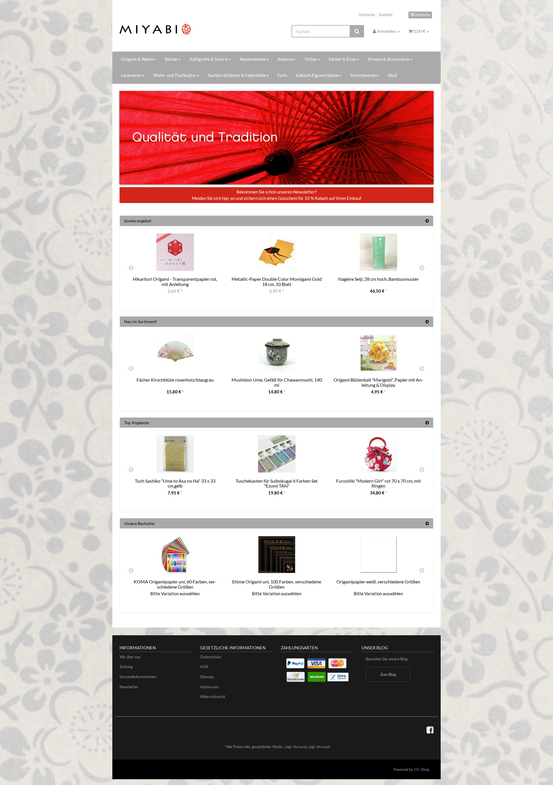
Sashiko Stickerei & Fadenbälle (237, 75)
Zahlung (126, 666)
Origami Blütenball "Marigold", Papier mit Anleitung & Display (378, 382)
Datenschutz (210, 657)
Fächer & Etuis (342, 59)
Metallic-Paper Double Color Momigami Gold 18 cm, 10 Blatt (277, 281)
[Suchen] (357, 31)
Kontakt (386, 14)
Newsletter (129, 686)
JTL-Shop (421, 769)
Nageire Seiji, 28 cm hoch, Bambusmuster (378, 279)
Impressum (209, 686)
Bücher (171, 59)
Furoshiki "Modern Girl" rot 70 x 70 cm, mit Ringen (378, 483)
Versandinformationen (138, 676)
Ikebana (285, 59)
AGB (204, 666)
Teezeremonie (252, 59)
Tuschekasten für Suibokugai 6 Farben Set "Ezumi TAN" (277, 483)
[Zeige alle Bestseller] (427, 523)
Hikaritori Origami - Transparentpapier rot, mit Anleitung (175, 281)
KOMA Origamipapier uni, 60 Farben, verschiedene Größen (175, 584)
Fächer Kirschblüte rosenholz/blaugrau (175, 379)
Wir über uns (130, 657)
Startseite (367, 14)
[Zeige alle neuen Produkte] (427, 321)
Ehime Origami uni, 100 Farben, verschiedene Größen (276, 584)
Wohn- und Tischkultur (174, 75)
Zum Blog (388, 674)
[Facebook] (430, 730)
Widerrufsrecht (212, 696)
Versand (299, 746)
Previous (131, 268)
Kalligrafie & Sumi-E (209, 59)
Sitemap (207, 676)
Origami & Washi (137, 59)
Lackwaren (131, 75)
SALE (393, 75)
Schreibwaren (363, 75)
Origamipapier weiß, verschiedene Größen (378, 581)
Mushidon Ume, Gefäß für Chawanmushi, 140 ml (277, 382)
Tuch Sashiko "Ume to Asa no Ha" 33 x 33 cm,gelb (175, 483)
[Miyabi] (169, 29)
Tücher (310, 59)
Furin (282, 75)
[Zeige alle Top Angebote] (427, 422)
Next (422, 268)
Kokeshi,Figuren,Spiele (317, 75)
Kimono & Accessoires (389, 59)
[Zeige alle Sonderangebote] (427, 221)
